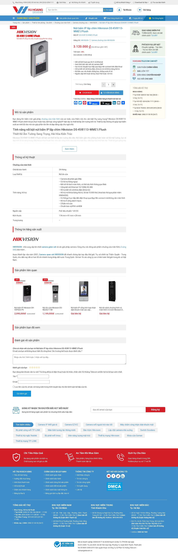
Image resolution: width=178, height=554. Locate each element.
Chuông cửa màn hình (62, 23)
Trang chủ (16, 23)
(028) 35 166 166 (29, 512)
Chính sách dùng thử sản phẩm (57, 482)
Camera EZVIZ (71, 424)
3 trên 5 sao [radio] (34, 367)
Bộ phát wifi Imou (52, 435)
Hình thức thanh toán (22, 482)
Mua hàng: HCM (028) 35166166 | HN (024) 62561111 (34, 2)
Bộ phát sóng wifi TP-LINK (28, 430)
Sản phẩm (26, 23)
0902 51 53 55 (33, 523)
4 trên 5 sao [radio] (37, 367)
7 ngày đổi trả (138, 18)
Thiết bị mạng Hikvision (108, 435)
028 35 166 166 (146, 95)
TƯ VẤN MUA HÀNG (111, 93)
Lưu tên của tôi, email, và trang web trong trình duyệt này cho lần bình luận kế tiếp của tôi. (51, 387)
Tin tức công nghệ (83, 482)
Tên (15, 376)
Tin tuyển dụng (82, 486)
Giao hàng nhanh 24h (115, 18)
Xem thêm (69, 149)
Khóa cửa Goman (134, 435)
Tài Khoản (127, 10)
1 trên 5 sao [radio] (30, 367)
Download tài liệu (141, 2)
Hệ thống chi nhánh (78, 2)
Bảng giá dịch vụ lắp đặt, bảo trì (57, 493)
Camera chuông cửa (80, 23)
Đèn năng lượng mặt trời (79, 435)
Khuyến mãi (93, 18)
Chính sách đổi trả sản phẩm (55, 486)
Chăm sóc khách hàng (22, 490)
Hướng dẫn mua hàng (22, 479)
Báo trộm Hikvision (91, 430)
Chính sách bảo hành (53, 479)
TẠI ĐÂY (154, 35)
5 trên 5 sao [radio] (39, 367)
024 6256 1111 (148, 101)
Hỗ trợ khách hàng (123, 2)
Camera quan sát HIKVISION (51, 254)
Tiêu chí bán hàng (20, 475)
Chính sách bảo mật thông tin (56, 490)
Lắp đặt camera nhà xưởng (120, 430)
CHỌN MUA (87, 93)
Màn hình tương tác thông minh (61, 430)
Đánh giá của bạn (20, 368)
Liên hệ (79, 490)
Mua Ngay (147, 171)
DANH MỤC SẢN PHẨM (28, 18)
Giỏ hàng (147, 10)
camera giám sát (49, 247)
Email (15, 382)
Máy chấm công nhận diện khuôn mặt (137, 424)
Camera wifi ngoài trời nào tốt (99, 424)
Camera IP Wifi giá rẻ (47, 424)
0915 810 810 (152, 108)
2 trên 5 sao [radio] (32, 367)
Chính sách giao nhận (53, 475)
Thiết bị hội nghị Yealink (26, 435)
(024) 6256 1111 (28, 515)
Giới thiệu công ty (83, 475)
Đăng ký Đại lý (19, 493)
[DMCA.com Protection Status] (114, 486)
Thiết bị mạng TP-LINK (26, 441)
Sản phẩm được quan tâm (69, 18)
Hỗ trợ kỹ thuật (19, 486)
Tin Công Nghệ (157, 18)
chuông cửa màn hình (50, 119)
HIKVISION (93, 23)
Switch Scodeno (147, 430)
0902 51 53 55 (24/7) (149, 114)
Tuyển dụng (95, 2)
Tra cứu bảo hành (158, 2)
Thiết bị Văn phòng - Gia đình (42, 23)
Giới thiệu (62, 2)
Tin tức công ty (82, 479)
